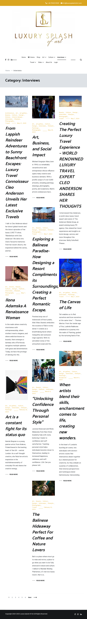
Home (24, 57)
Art (43, 57)
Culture (50, 57)
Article (74, 292)
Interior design (17, 117)
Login (56, 62)
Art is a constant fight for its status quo (15, 426)
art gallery (23, 113)
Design (21, 115)
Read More (14, 256)
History (7, 117)
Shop (38, 57)
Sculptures (62, 377)
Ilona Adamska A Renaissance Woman (16, 309)
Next (29, 597)
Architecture (9, 113)
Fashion (21, 289)
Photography (9, 121)
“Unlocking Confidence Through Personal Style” (42, 410)
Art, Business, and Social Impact (41, 146)
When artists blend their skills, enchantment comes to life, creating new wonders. (71, 411)
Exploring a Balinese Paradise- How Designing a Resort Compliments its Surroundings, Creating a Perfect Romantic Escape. (45, 275)
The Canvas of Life (69, 305)
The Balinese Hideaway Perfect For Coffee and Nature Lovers (42, 532)
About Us (49, 62)
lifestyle (17, 119)
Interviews (60, 57)
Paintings (35, 128)
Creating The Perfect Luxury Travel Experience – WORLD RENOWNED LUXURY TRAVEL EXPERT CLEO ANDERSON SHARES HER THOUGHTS (71, 165)
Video (40, 62)
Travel (32, 62)
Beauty (7, 115)
